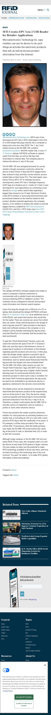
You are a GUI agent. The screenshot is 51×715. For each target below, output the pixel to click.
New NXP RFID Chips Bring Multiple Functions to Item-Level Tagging (23, 212)
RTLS (27, 627)
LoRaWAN (29, 642)
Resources (4, 636)
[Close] (45, 665)
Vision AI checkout (45, 18)
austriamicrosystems (11, 151)
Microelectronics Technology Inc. (16, 137)
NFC (27, 639)
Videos (3, 633)
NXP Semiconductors (35, 206)
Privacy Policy (8, 691)
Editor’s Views (5, 630)
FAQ (2, 639)
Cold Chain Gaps (31, 18)
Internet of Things (31, 630)
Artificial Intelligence (32, 636)
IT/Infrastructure (31, 645)
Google (14, 190)
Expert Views (5, 627)
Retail (16, 475)
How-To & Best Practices (33, 651)
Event (3, 660)
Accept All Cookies (24, 697)
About (27, 660)
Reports (28, 648)
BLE (27, 633)
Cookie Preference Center (24, 705)
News (5, 27)
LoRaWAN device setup (16, 18)
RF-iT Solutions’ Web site (17, 314)
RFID (27, 624)
